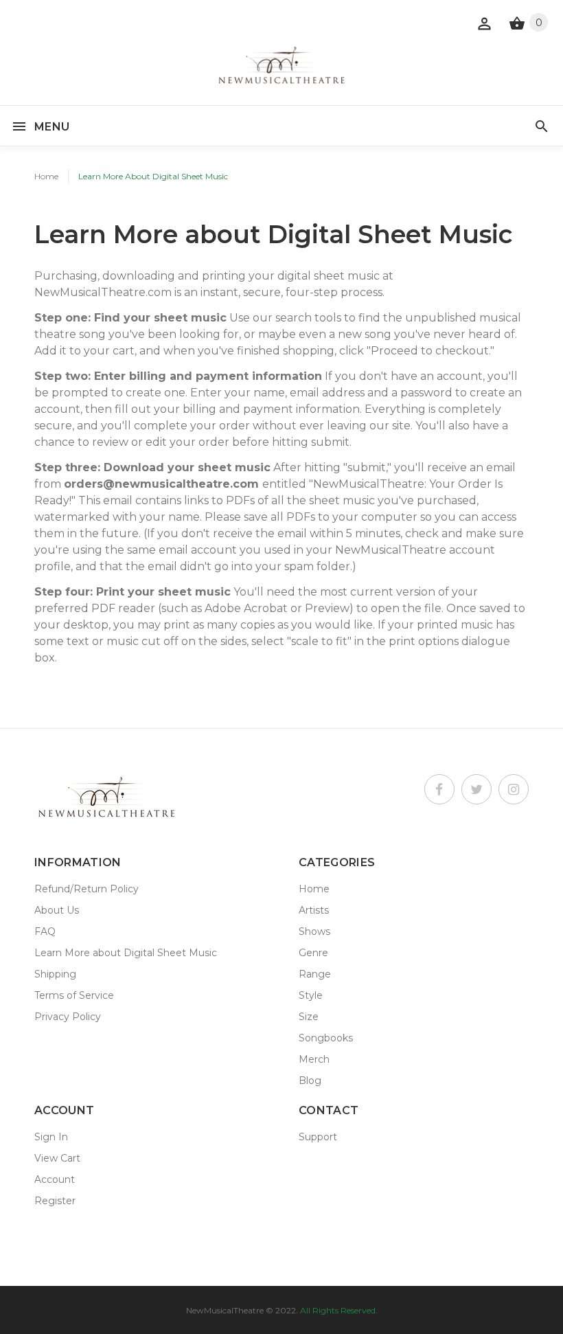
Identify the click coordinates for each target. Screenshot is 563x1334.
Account (54, 1179)
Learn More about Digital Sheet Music (125, 953)
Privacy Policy (67, 1016)
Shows (314, 931)
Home (46, 176)
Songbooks (326, 1038)
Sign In (51, 1137)
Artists (314, 910)
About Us (56, 910)
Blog (310, 1080)
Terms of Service (74, 995)
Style (311, 995)
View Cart (57, 1158)
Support (318, 1137)
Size (309, 1016)
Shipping (55, 974)
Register (55, 1201)
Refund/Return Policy (86, 889)
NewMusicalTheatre (225, 1310)
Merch (314, 1059)
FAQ (45, 931)
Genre (313, 953)
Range (315, 974)
